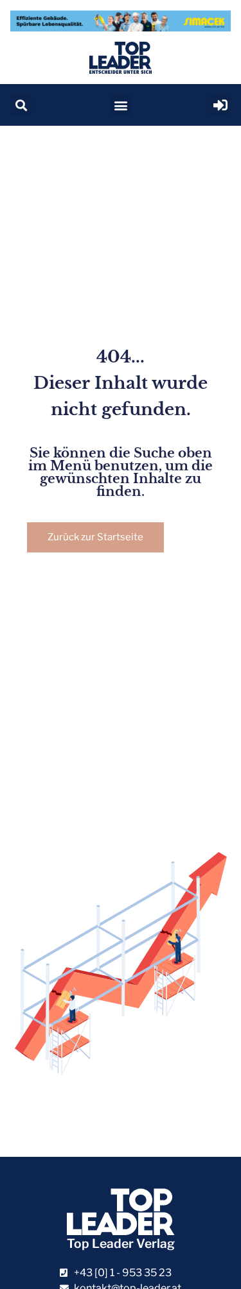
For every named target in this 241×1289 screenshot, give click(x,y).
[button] (20, 104)
